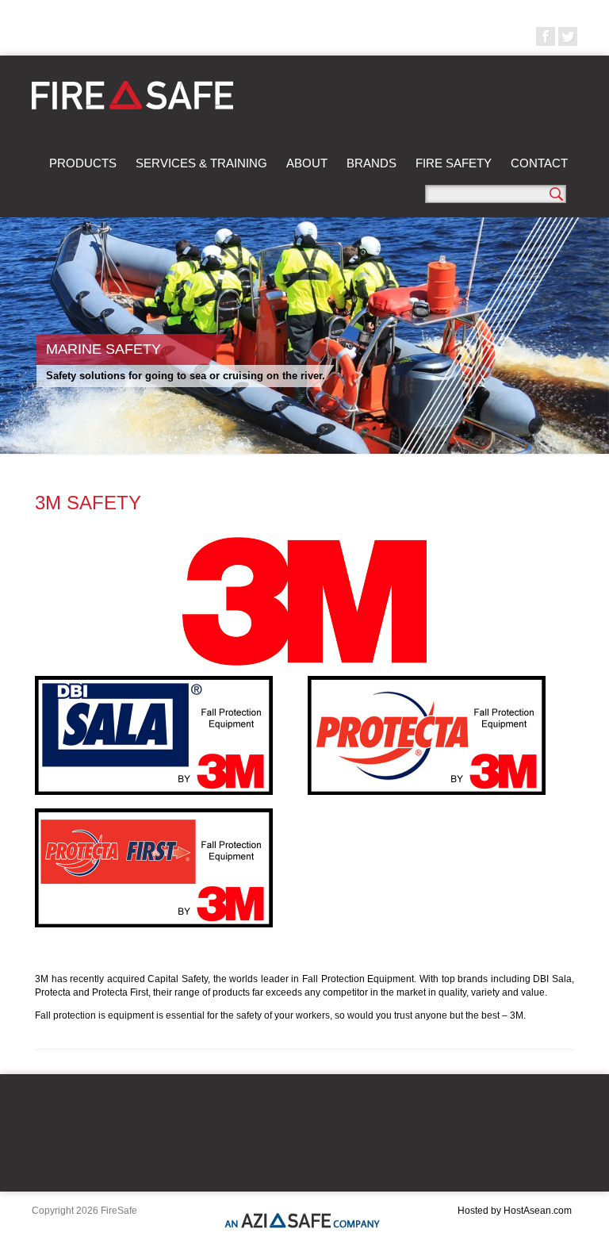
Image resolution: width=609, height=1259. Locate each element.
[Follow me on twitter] (567, 36)
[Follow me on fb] (545, 36)
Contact (539, 163)
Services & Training (201, 163)
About (306, 163)
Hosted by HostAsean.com (515, 1210)
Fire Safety (454, 163)
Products (83, 163)
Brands (371, 163)
